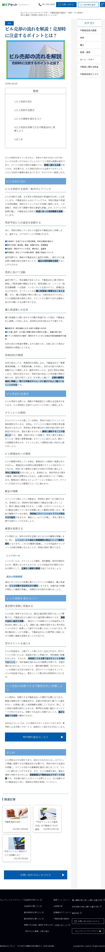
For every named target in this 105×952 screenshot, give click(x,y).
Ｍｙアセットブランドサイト (87, 931)
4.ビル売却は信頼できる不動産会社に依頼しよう (34, 128)
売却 (9, 23)
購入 (82, 44)
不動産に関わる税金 (89, 66)
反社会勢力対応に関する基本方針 (85, 906)
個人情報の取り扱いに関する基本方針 (87, 900)
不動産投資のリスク (89, 74)
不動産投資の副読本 (61, 918)
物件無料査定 (89, 4)
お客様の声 (57, 906)
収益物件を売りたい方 (33, 900)
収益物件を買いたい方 (33, 906)
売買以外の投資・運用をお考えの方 (38, 925)
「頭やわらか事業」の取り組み (36, 931)
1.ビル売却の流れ (23, 101)
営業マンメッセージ (61, 900)
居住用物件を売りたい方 (34, 912)
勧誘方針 (75, 913)
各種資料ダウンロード (62, 912)
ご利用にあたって (60, 925)
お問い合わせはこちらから (35, 875)
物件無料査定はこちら (35, 737)
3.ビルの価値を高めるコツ (27, 118)
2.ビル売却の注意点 (24, 110)
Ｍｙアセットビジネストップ (11, 900)
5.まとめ (18, 139)
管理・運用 (85, 52)
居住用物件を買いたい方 (34, 918)
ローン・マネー (87, 59)
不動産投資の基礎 (88, 30)
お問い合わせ (68, 4)
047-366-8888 (48, 4)
